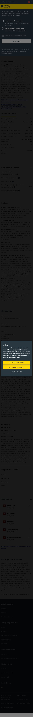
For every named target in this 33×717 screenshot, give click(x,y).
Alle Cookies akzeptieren (16, 362)
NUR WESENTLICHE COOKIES (16, 367)
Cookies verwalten (16, 372)
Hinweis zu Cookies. (15, 357)
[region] (16, 358)
